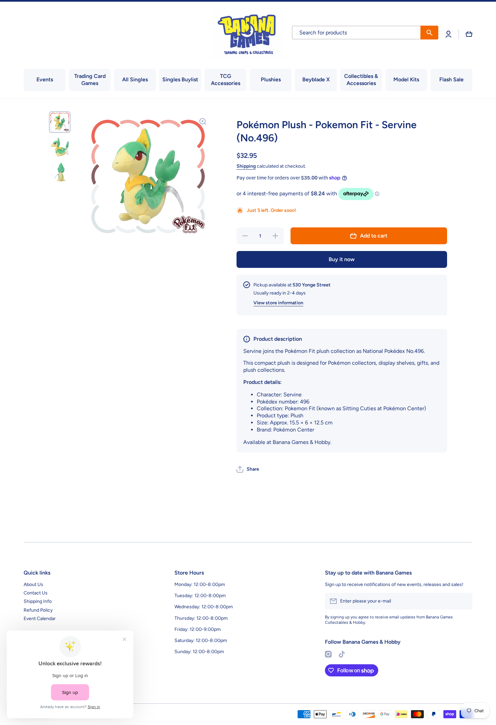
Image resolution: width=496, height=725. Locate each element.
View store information (278, 303)
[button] (469, 34)
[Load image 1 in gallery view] (60, 122)
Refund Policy (38, 610)
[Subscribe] (464, 601)
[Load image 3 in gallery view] (60, 172)
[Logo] (248, 33)
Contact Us (36, 593)
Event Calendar (40, 618)
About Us (33, 584)
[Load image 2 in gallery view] (60, 147)
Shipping (246, 166)
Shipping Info (38, 601)
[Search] (429, 32)
